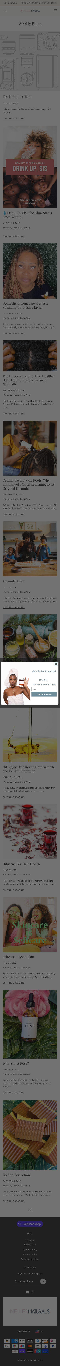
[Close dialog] (56, 664)
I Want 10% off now (44, 694)
